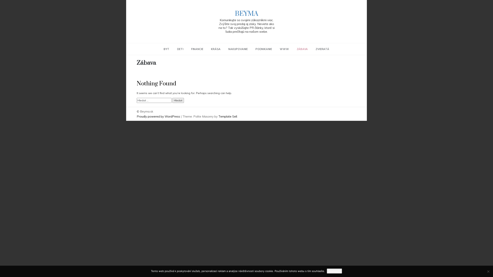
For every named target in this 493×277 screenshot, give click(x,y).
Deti (180, 49)
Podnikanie (264, 49)
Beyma (246, 14)
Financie (197, 49)
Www (284, 49)
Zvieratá (322, 49)
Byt (166, 49)
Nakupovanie (238, 49)
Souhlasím (334, 271)
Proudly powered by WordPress (159, 116)
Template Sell (227, 116)
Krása (216, 49)
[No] (488, 271)
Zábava (302, 49)
